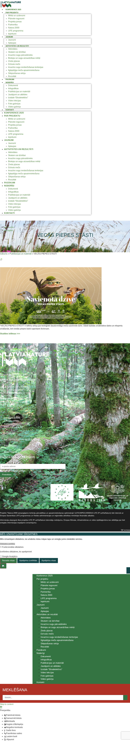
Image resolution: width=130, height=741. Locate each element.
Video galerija (14, 107)
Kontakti (10, 110)
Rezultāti (12, 76)
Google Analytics (9, 556)
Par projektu (12, 13)
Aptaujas (12, 43)
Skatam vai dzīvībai (17, 52)
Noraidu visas (8, 560)
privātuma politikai (17, 470)
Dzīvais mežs (14, 64)
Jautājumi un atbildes (17, 94)
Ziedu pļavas (14, 61)
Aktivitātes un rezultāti (17, 46)
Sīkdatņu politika (7, 544)
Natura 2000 (13, 28)
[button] (1, 707)
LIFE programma (15, 31)
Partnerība (13, 25)
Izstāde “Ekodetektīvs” (18, 98)
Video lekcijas (14, 101)
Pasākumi (10, 79)
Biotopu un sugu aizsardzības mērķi (24, 58)
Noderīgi (10, 82)
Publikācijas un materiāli (19, 91)
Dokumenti (13, 85)
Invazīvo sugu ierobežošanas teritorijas (25, 67)
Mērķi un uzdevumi (16, 15)
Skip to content (6, 704)
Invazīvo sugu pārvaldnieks (20, 55)
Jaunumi (9, 37)
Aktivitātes (12, 49)
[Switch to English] (8, 230)
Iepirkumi (12, 34)
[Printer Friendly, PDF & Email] (1, 259)
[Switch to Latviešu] (9, 227)
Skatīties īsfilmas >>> (10, 334)
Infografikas (13, 88)
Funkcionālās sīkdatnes (12, 547)
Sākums (3, 254)
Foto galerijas (14, 104)
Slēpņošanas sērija (17, 73)
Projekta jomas (15, 22)
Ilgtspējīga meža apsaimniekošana (23, 70)
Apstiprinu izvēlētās (28, 560)
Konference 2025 (13, 10)
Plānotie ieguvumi (16, 18)
